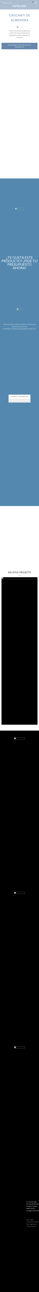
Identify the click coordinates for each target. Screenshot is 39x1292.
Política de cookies (32, 1222)
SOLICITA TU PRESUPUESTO (19, 400)
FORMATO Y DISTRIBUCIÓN (19, 396)
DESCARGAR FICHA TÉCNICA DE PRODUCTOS (19, 46)
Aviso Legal (29, 1220)
